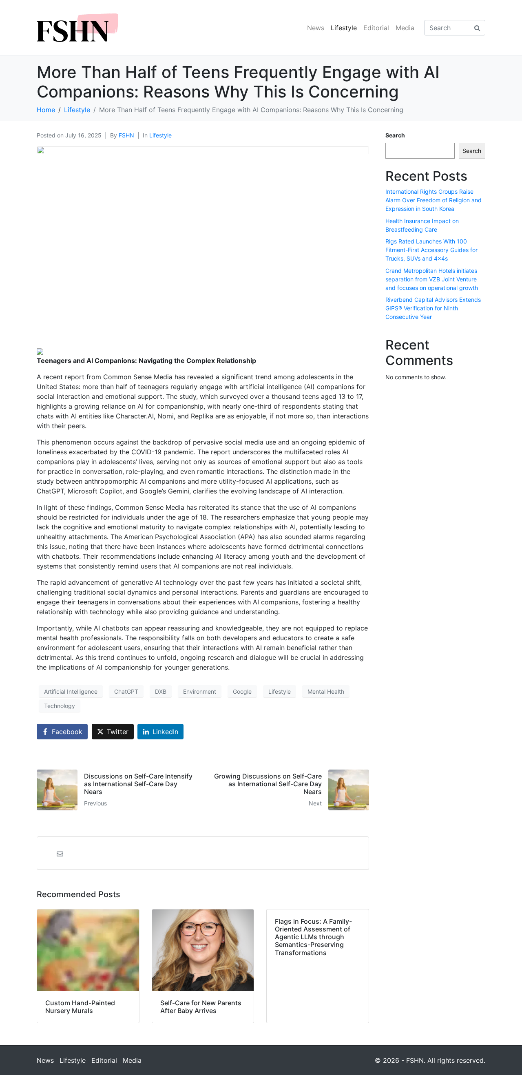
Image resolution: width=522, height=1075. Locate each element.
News (315, 28)
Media (405, 28)
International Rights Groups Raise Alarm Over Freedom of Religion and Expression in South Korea (433, 200)
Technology (59, 705)
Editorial (376, 28)
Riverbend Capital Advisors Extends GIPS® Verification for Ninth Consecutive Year (433, 308)
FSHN (126, 135)
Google (242, 691)
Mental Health (325, 691)
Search (395, 135)
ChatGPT (126, 691)
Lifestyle (344, 28)
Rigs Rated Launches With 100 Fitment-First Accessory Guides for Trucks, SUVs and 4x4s (431, 250)
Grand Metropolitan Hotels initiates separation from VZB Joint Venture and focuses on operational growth (431, 279)
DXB (160, 691)
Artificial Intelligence (70, 691)
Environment (199, 691)
